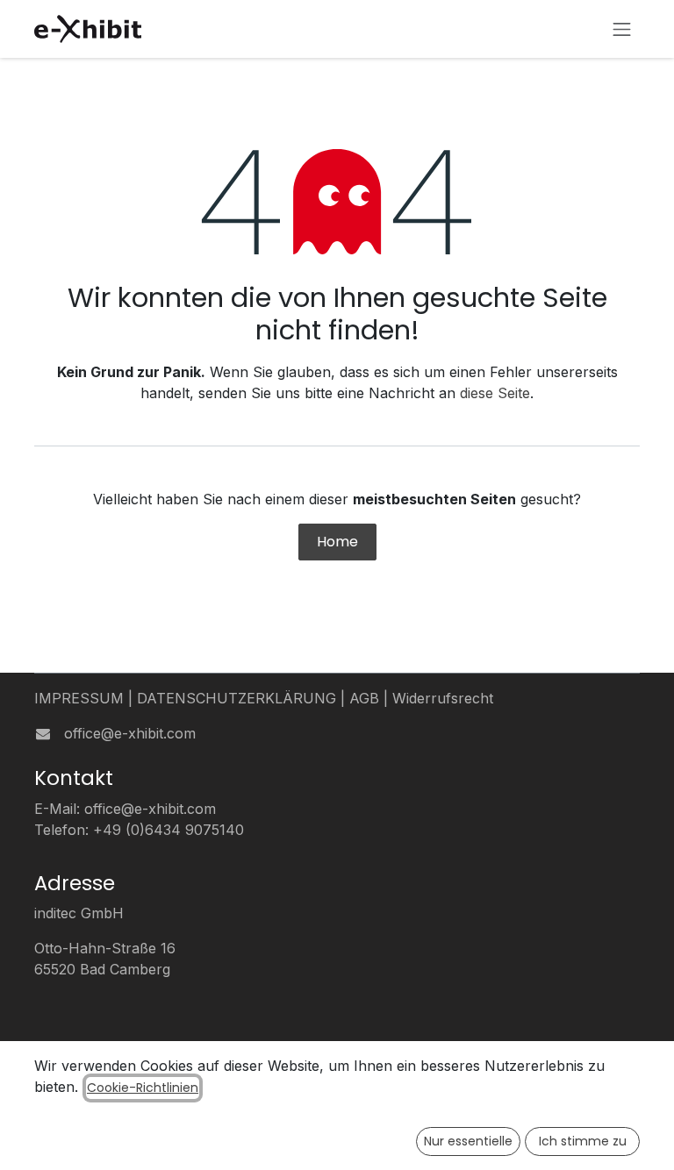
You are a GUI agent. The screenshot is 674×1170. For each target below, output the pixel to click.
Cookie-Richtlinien (142, 1087)
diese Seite (495, 393)
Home (337, 541)
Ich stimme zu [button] (583, 1141)
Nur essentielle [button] (468, 1141)
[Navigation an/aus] (622, 29)
